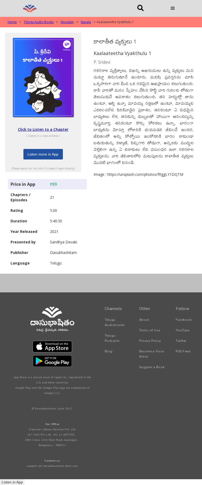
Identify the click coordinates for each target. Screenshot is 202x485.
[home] (69, 8)
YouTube (182, 330)
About (144, 320)
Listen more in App (42, 154)
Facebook (183, 320)
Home (12, 22)
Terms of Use (149, 330)
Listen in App (12, 482)
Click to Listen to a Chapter (43, 129)
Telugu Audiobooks (115, 322)
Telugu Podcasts (112, 338)
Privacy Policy (150, 341)
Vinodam (67, 22)
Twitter (181, 341)
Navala (86, 22)
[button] (173, 8)
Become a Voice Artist (151, 354)
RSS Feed (183, 351)
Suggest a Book (152, 367)
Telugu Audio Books (39, 22)
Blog (109, 351)
